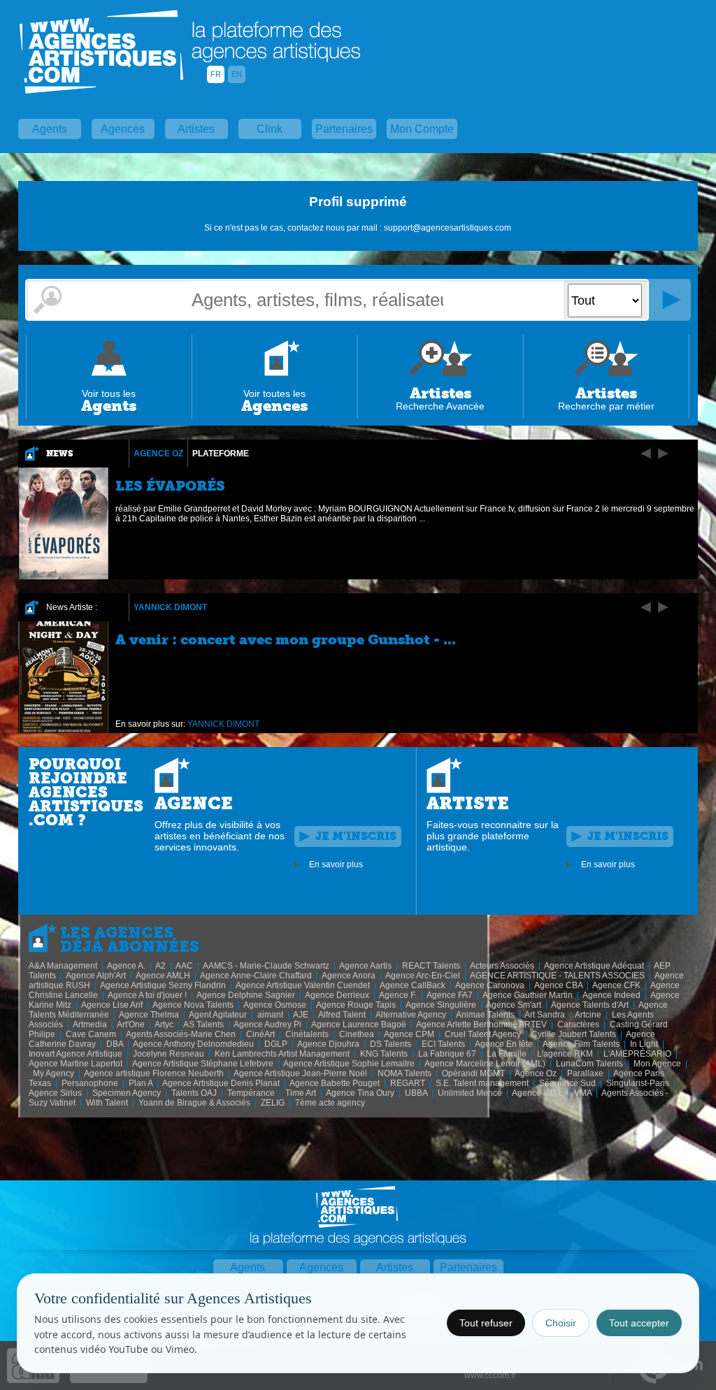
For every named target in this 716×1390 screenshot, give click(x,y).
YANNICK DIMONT (170, 607)
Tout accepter (639, 1323)
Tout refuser (486, 1323)
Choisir (560, 1323)
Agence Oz (158, 453)
